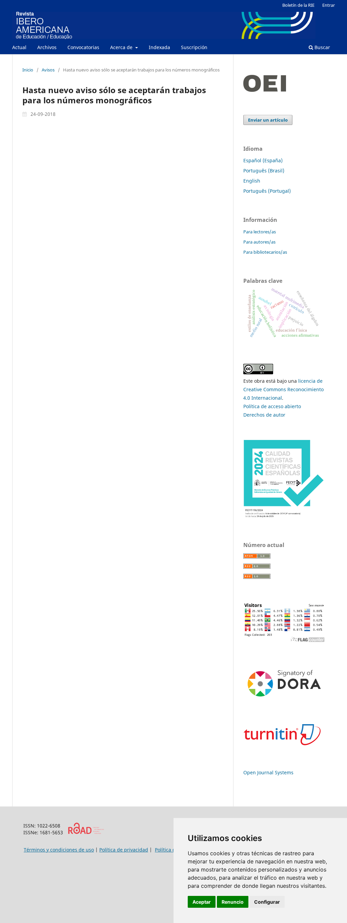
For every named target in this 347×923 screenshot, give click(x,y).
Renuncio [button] (233, 902)
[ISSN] (86, 832)
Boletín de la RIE (298, 5)
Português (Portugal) (267, 191)
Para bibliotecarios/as (265, 252)
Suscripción (194, 47)
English (251, 180)
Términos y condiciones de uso (59, 849)
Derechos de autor (264, 415)
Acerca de (122, 47)
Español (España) (263, 160)
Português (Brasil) (263, 170)
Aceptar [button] (201, 902)
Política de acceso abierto (272, 406)
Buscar (321, 47)
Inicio (27, 70)
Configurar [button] (267, 902)
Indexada (159, 47)
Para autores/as (259, 242)
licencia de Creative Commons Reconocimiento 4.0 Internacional (283, 389)
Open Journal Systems (268, 772)
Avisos (48, 70)
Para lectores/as (259, 232)
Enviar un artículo (268, 120)
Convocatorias (83, 47)
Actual (19, 47)
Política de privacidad (123, 849)
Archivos (47, 47)
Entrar (328, 5)
